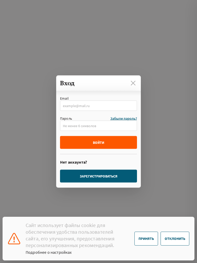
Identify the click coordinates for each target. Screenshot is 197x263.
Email (64, 98)
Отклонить (175, 238)
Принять (146, 238)
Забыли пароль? (123, 118)
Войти (98, 142)
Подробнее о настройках (49, 252)
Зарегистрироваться (98, 176)
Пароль (66, 118)
